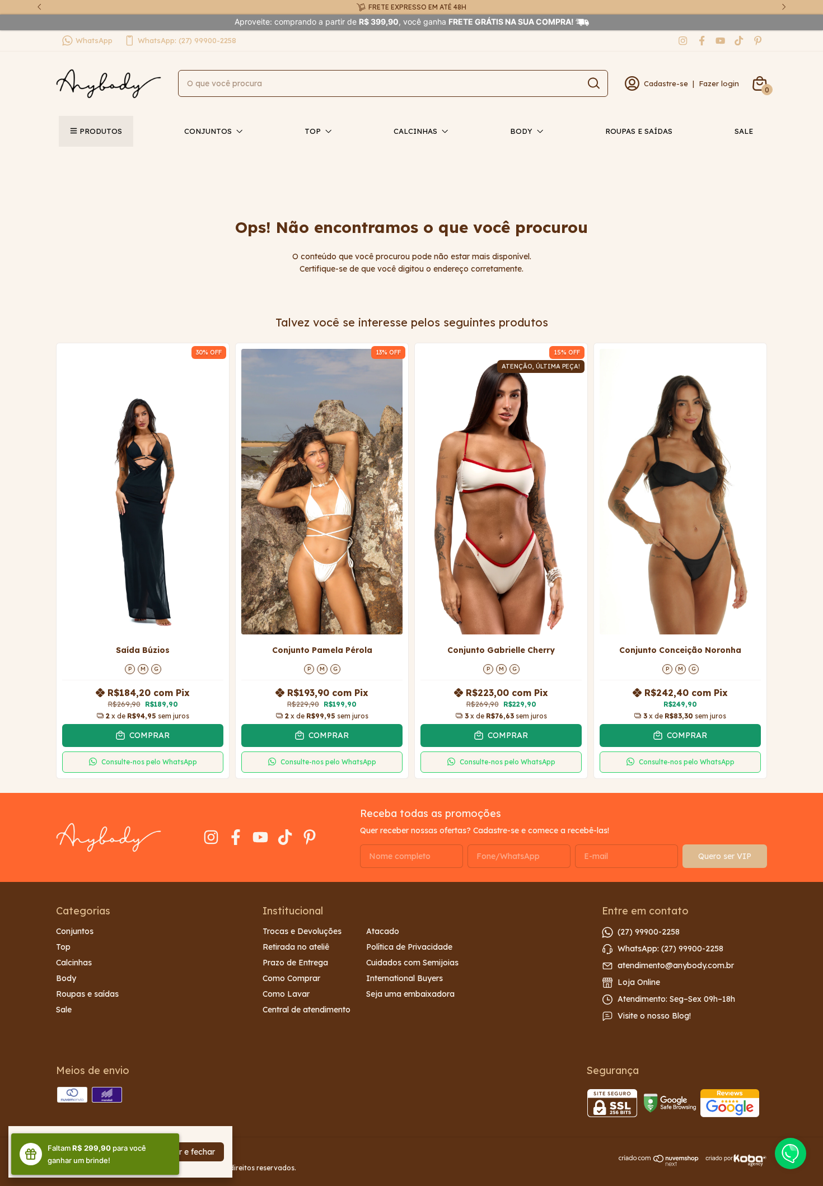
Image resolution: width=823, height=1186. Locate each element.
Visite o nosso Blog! (654, 1015)
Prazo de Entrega (295, 963)
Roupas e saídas (638, 131)
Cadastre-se (666, 83)
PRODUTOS (101, 131)
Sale (744, 131)
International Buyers (404, 978)
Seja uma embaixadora (410, 994)
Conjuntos (208, 131)
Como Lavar (286, 994)
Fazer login (719, 83)
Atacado (382, 931)
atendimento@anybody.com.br (676, 965)
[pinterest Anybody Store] (758, 40)
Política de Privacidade (409, 947)
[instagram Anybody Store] (683, 40)
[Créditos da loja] (733, 1161)
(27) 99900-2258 (649, 931)
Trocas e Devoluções (302, 931)
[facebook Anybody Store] (702, 40)
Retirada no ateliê (296, 947)
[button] (142, 762)
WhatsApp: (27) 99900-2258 (187, 40)
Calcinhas (415, 131)
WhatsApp (94, 40)
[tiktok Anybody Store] (739, 40)
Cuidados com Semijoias (412, 963)
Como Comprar (291, 978)
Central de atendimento (306, 1010)
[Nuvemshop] (659, 1164)
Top (313, 131)
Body (521, 131)
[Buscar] (592, 83)
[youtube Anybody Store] (720, 40)
